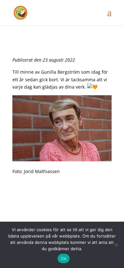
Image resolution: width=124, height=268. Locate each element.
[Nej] (116, 245)
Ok (63, 258)
